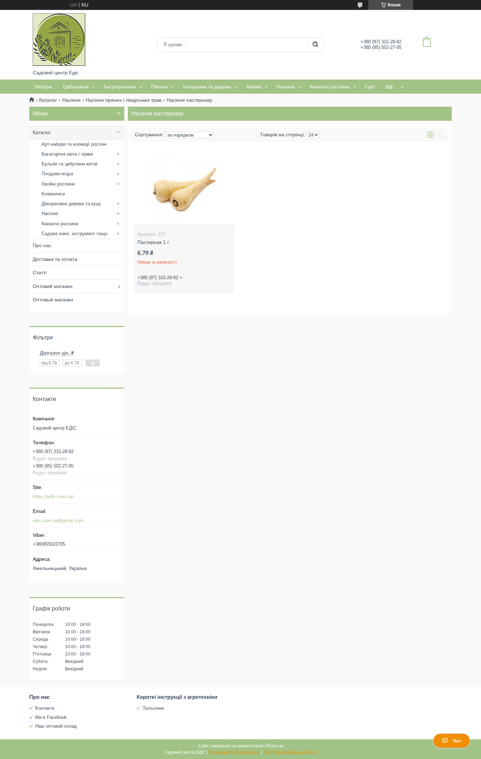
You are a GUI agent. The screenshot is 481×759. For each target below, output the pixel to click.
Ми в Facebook (51, 717)
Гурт (370, 86)
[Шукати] (315, 45)
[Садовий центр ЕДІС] (59, 39)
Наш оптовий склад (56, 726)
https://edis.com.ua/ (53, 496)
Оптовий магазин (53, 286)
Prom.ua (274, 745)
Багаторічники (120, 86)
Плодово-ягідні (57, 173)
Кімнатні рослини (330, 86)
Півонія (159, 86)
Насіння (285, 86)
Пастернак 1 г (153, 242)
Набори (43, 86)
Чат (456, 741)
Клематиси (53, 193)
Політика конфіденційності (290, 752)
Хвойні (253, 86)
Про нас (42, 245)
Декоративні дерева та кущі (71, 203)
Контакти (44, 708)
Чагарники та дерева (207, 86)
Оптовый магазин (53, 299)
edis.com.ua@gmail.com (58, 520)
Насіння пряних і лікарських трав (123, 100)
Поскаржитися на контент (234, 752)
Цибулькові (75, 86)
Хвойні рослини (58, 184)
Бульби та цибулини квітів (70, 164)
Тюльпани (153, 708)
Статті (39, 272)
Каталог (48, 100)
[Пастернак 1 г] (184, 189)
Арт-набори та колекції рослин (74, 144)
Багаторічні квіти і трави (67, 154)
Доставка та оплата (55, 259)
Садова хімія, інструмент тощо (74, 233)
